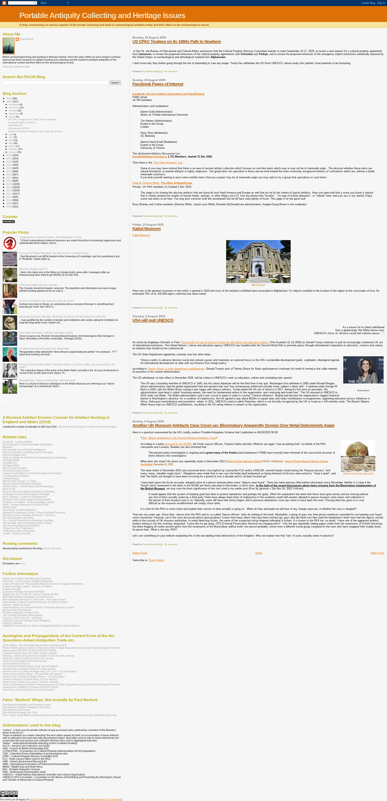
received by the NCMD (178, 444)
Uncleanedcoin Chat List (16, 663)
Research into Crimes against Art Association (27, 499)
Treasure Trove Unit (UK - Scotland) (22, 618)
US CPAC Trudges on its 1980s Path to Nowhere (176, 41)
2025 (9, 101)
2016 (9, 180)
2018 (9, 174)
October (13, 110)
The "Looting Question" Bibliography (22, 615)
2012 (9, 193)
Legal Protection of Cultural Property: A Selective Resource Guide (38, 607)
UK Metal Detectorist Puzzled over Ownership (44, 348)
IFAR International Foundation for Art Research (28, 597)
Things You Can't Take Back (18, 528)
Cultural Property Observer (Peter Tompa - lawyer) (30, 653)
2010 (9, 200)
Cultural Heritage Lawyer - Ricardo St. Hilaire (27, 586)
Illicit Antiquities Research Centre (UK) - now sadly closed (34, 599)
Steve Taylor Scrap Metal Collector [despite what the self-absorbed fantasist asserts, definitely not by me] (59, 715)
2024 (9, 155)
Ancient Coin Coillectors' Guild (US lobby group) (29, 668)
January (13, 152)
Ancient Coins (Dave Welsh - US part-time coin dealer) (32, 674)
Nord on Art (9, 489)
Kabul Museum (146, 228)
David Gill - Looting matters (17, 441)
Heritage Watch (11, 465)
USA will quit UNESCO (152, 320)
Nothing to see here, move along (358, 473)
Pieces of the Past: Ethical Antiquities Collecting (28, 491)
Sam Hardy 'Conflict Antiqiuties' (19, 510)
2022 (9, 161)
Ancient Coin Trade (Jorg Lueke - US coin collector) (31, 682)
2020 (9, 168)
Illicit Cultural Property (15, 468)
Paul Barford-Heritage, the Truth (20, 712)
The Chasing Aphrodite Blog (18, 517)
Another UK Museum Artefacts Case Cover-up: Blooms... (36, 131)
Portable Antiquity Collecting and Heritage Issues (102, 15)
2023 (9, 158)
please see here (52, 548)
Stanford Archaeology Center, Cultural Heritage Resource (34, 512)
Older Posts (377, 552)
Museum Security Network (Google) (22, 483)
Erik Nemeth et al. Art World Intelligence (24, 449)
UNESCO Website (13, 623)
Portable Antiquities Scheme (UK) (21, 612)
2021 (9, 165)
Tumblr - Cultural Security (16, 533)
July (11, 134)
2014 (9, 187)
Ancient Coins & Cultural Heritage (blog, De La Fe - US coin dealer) (39, 671)
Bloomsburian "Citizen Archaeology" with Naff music (47, 380)
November (14, 107)
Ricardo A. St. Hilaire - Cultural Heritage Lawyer (29, 502)
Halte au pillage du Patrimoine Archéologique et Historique (35, 457)
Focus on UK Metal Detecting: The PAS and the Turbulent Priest (53, 253)
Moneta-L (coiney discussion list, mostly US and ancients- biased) (38, 655)
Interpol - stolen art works (16, 604)
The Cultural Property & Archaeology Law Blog (28, 520)
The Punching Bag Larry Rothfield (21, 525)
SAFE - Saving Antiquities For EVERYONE (26, 504)
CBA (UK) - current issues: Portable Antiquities (28, 581)
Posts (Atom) (156, 560)
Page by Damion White (162, 182)
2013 (9, 190)
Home (258, 552)
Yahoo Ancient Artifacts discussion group (25, 661)
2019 (9, 171)
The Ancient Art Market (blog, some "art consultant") (30, 666)
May (11, 140)
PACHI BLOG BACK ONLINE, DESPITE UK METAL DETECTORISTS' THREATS (62, 316)
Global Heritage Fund (14, 455)
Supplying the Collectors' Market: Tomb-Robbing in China (50, 237)
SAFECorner (10, 507)
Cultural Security (12, 589)
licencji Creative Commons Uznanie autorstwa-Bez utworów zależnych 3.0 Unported (76, 799)
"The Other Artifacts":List (168, 162)
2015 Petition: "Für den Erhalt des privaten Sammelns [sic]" (35, 645)
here (22, 563)
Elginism (7, 447)
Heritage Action (11, 460)
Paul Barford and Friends (16, 710)
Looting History (11, 478)
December (14, 104)
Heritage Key (10, 462)
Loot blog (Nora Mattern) (16, 476)
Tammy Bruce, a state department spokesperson (176, 368)
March (12, 146)
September (14, 113)
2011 (9, 197)
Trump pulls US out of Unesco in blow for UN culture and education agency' (225, 342)
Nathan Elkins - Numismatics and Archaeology (28, 486)
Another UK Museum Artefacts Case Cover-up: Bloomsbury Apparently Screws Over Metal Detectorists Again (233, 425)
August (12, 116)
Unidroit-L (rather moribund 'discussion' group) (28, 658)
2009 (9, 203)
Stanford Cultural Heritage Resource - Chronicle (29, 515)
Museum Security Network (17, 610)
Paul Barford (26, 39)
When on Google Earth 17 (33, 269)
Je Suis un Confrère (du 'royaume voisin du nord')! (46, 300)
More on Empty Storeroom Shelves (244, 461)
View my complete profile (16, 66)
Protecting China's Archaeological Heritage (26, 494)
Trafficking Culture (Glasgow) (18, 531)
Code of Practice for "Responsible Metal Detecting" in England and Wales (43, 583)
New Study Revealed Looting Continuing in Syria (46, 332)
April (11, 143)
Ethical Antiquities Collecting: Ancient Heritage (28, 452)
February (13, 149)
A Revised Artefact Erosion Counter (38, 285)
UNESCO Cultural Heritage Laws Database (26, 620)
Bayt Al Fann (258, 285)
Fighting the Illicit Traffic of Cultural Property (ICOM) (30, 594)
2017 (9, 177)
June (11, 137)
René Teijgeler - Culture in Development (25, 496)
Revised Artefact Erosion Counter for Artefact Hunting (87, 426)
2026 (9, 98)
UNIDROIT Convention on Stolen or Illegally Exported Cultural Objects (41, 625)
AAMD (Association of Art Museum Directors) (27, 578)
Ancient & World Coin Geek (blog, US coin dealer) (30, 679)
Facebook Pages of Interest (157, 84)
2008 (9, 206)
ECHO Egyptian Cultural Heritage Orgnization (28, 444)
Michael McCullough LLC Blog (19, 481)
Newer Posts (139, 552)
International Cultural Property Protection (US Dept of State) (35, 602)
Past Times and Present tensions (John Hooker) (29, 689)
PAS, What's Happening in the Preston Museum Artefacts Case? (179, 437)
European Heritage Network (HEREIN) (24, 591)
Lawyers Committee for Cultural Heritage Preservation (32, 473)
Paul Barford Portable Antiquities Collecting (26, 707)
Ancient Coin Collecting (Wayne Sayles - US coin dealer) (34, 676)
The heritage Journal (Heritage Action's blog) (27, 523)
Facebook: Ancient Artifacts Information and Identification (168, 93)
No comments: (171, 71)
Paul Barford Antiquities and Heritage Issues (27, 704)
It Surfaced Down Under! (16, 470)
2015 (9, 184)
